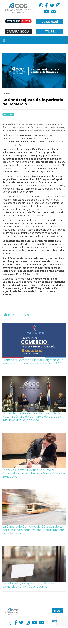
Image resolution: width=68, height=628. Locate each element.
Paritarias (8, 114)
